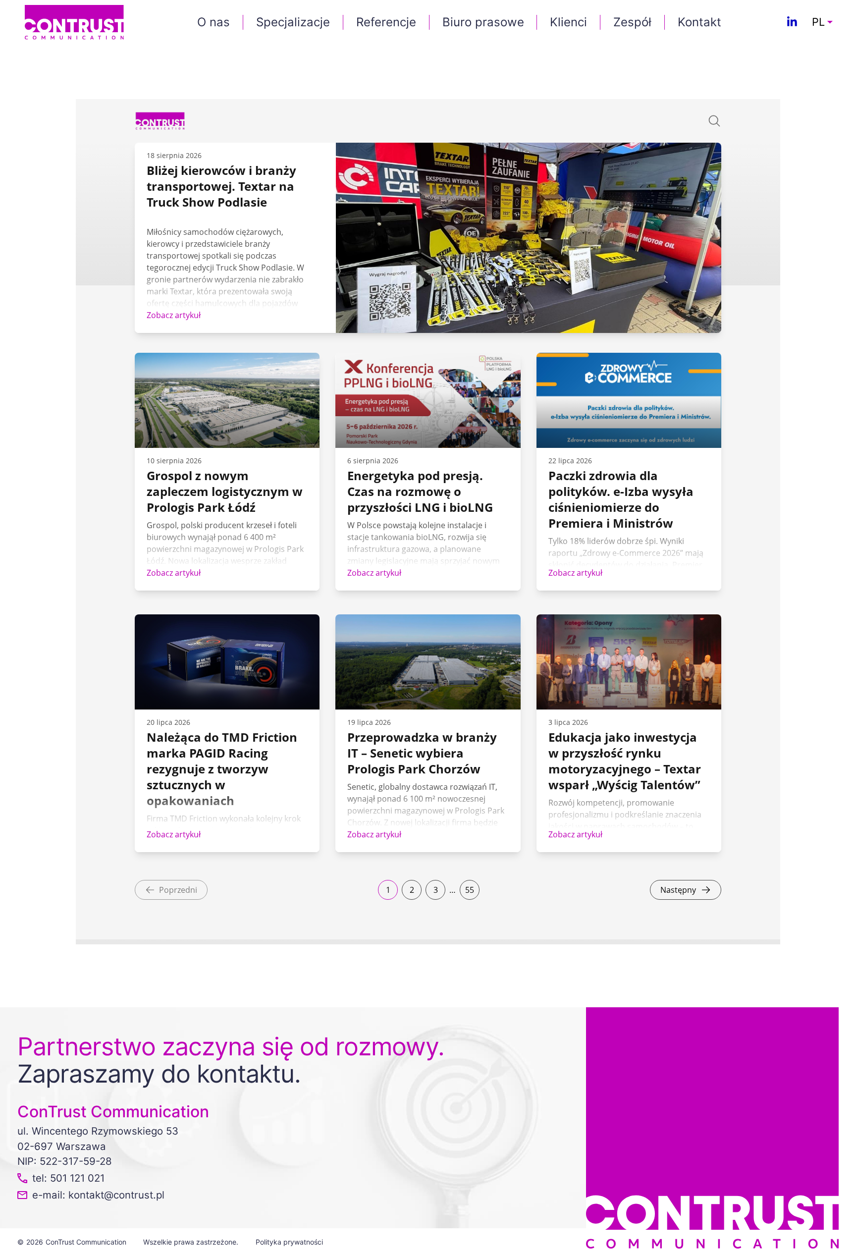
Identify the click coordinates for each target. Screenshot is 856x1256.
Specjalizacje (293, 22)
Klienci (568, 22)
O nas (213, 22)
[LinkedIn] (792, 22)
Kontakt (699, 22)
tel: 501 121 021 (68, 1178)
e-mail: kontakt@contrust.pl (98, 1195)
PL (818, 22)
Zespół (632, 22)
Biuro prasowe (483, 22)
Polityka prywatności (289, 1242)
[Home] (74, 21)
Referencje (386, 22)
